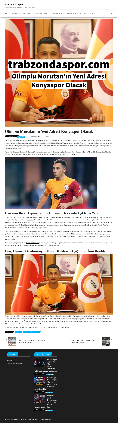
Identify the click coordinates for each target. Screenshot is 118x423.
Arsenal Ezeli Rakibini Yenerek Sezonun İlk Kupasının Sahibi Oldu (31, 341)
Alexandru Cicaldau (32, 243)
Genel (92, 14)
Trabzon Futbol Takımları (20, 14)
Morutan (29, 220)
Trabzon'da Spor (14, 4)
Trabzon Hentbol (41, 14)
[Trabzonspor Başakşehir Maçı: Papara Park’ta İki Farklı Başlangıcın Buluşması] (39, 362)
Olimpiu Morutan (36, 245)
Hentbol (9, 360)
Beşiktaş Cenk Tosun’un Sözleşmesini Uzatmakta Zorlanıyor (82, 341)
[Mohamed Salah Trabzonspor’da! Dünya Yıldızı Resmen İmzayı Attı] (39, 399)
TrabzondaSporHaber (40, 136)
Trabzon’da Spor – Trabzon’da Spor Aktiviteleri (69, 14)
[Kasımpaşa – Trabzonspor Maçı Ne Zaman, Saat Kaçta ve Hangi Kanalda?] (39, 380)
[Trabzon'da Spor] (6, 13)
